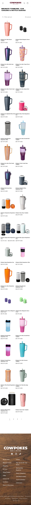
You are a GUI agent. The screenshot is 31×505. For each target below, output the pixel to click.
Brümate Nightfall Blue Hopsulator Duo (21, 189)
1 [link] (9, 419)
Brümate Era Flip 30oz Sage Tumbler (22, 385)
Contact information (23, 498)
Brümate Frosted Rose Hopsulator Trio (5, 361)
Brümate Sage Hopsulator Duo (7, 262)
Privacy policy (28, 496)
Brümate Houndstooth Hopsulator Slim (6, 139)
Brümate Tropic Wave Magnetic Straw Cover (8, 311)
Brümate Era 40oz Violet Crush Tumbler (8, 89)
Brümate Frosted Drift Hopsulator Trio (5, 336)
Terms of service (16, 500)
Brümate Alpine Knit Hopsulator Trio (8, 238)
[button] (2, 3)
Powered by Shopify (20, 496)
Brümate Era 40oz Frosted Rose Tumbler (23, 336)
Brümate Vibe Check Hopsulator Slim (8, 385)
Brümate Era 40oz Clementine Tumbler (7, 286)
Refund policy (8, 498)
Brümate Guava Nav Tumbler (22, 409)
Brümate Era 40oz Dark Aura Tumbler (7, 65)
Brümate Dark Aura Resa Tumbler (6, 189)
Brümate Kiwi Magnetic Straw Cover (22, 311)
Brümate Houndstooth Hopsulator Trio (20, 286)
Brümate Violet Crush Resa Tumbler (22, 164)
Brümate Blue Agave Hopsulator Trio (23, 238)
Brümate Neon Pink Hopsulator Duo (23, 114)
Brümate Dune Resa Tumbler (22, 212)
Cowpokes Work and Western (9, 496)
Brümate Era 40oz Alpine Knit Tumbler (22, 89)
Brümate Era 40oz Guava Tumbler (6, 40)
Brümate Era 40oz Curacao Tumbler (22, 361)
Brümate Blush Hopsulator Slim (23, 262)
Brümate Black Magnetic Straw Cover (23, 40)
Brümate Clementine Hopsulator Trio (8, 213)
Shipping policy (15, 498)
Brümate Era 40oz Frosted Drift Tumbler (23, 139)
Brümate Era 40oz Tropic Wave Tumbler (23, 65)
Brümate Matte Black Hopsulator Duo (5, 410)
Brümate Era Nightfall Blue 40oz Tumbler (8, 114)
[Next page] (21, 419)
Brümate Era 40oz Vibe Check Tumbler (7, 164)
